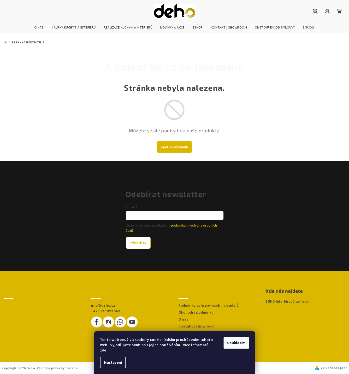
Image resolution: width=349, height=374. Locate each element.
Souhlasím (236, 342)
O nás (183, 319)
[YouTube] (132, 321)
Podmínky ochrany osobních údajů (208, 305)
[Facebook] (96, 321)
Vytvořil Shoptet (333, 368)
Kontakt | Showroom (196, 326)
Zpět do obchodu (174, 147)
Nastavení (113, 362)
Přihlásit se (138, 242)
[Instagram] (108, 321)
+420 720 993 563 (105, 311)
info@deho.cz (103, 305)
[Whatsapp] (120, 321)
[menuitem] (38, 27)
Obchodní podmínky (196, 312)
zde (103, 350)
